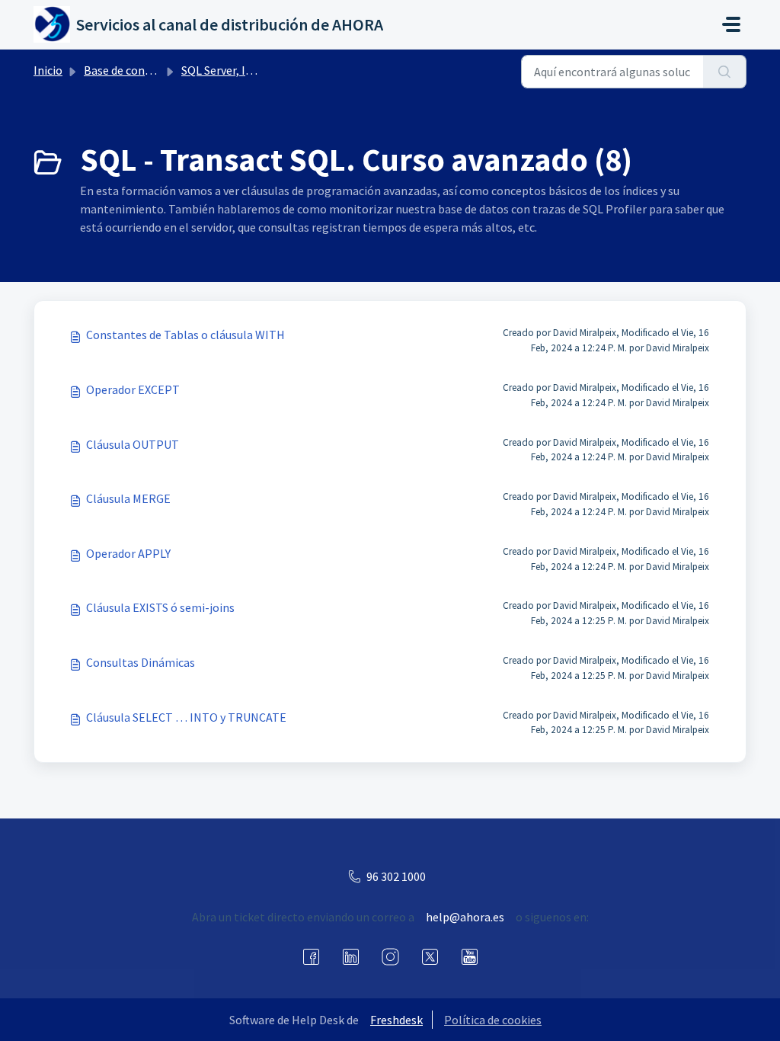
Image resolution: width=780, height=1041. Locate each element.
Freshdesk (396, 1019)
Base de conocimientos (144, 70)
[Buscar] (724, 71)
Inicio (48, 70)
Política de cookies (493, 1019)
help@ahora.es (465, 916)
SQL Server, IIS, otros (235, 70)
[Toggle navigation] (731, 24)
